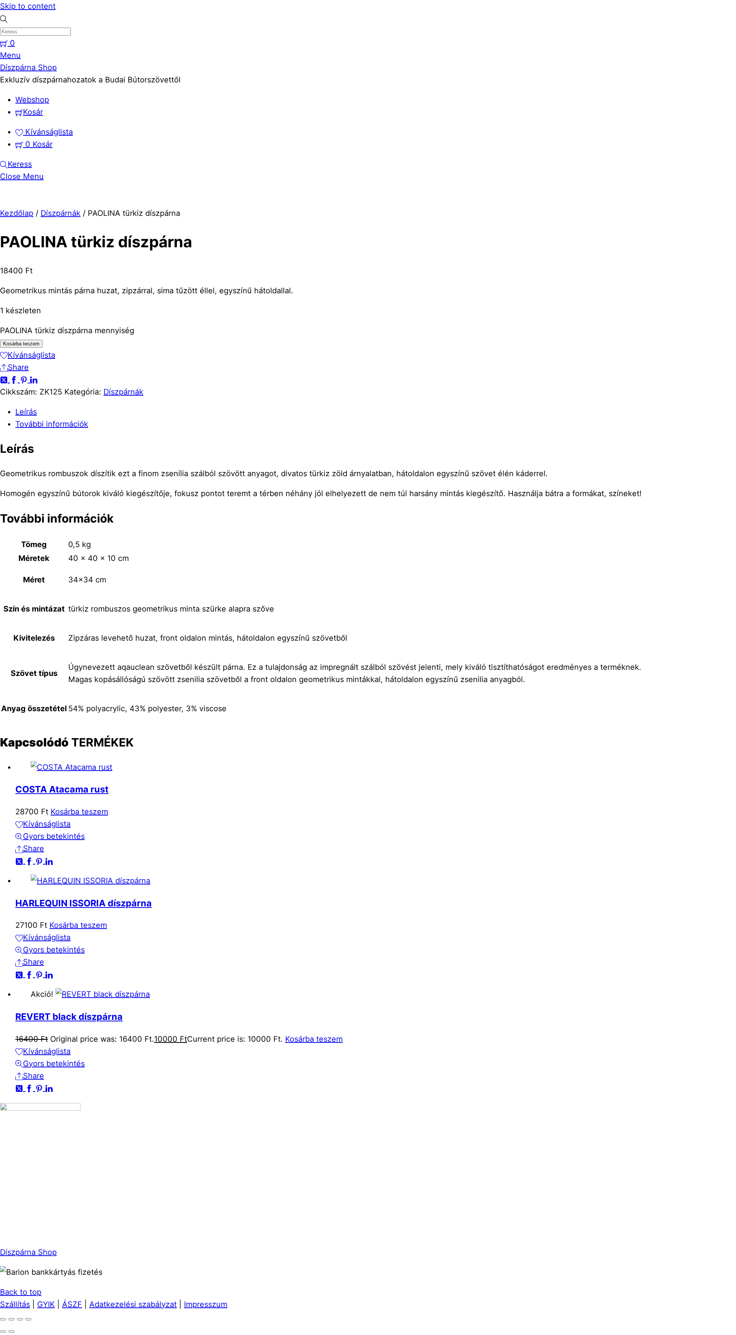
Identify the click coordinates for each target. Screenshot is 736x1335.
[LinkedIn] (34, 379)
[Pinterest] (25, 379)
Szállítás (15, 1304)
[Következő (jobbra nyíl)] (11, 1331)
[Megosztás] (20, 1319)
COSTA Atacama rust (61, 789)
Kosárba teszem (21, 344)
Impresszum (205, 1304)
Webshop (32, 99)
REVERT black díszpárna (69, 1016)
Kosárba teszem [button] (79, 811)
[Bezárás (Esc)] (28, 1319)
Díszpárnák (60, 213)
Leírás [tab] (26, 411)
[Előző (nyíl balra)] (3, 1331)
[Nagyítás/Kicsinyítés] (3, 1319)
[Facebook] (15, 379)
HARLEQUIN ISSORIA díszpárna (83, 903)
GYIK (46, 1304)
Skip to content (28, 6)
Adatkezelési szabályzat (133, 1304)
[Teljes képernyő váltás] (11, 1319)
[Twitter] (5, 379)
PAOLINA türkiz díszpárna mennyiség (67, 330)
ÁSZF (72, 1304)
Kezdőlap (16, 213)
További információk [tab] (51, 424)
